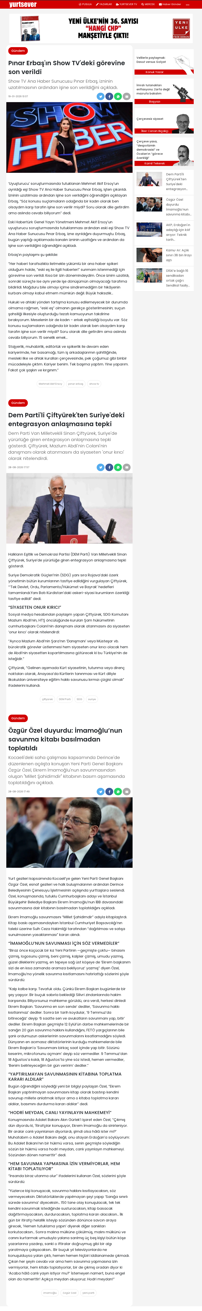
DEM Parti (65, 699)
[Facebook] (109, 96)
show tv (94, 384)
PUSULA (87, 4)
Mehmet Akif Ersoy (50, 384)
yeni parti (88, 1293)
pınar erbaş (75, 384)
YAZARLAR (105, 4)
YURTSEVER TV (128, 4)
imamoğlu (50, 1293)
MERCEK (150, 4)
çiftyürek (47, 699)
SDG (79, 699)
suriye (92, 699)
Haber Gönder (172, 4)
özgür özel (69, 1293)
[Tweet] (101, 96)
